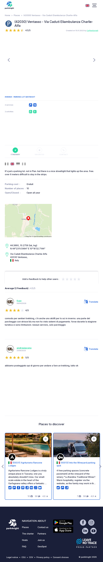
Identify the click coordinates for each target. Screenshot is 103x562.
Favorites (39, 155)
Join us (41, 540)
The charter (28, 533)
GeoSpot (42, 546)
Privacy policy (42, 557)
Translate (93, 301)
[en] (87, 5)
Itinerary (15, 155)
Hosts (25, 540)
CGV (31, 557)
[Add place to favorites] (45, 439)
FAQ (24, 546)
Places (17, 15)
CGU (23, 557)
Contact (63, 155)
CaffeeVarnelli (92, 31)
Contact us (43, 527)
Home (7, 15)
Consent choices (61, 557)
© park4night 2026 (88, 557)
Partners (42, 533)
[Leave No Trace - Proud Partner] (86, 543)
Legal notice (12, 557)
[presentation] (9, 60)
